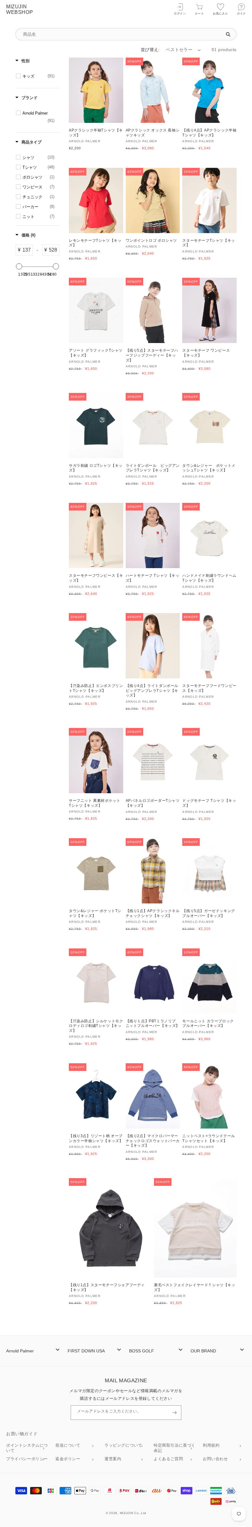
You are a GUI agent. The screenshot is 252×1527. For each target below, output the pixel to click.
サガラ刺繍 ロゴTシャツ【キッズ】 (96, 468)
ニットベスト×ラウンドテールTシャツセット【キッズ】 (208, 1138)
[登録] (174, 1412)
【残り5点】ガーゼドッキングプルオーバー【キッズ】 (208, 913)
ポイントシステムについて (27, 1448)
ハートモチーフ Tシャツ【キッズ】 (152, 578)
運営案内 (112, 1458)
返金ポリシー (68, 1458)
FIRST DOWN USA (86, 1350)
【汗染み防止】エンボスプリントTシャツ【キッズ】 (96, 688)
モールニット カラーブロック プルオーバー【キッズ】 (208, 1023)
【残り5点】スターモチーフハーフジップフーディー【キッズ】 (152, 355)
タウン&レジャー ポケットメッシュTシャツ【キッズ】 (208, 468)
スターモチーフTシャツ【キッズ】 (208, 243)
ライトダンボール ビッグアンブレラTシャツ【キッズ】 (153, 468)
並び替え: (150, 49)
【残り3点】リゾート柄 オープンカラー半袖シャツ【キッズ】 (96, 1138)
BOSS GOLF (141, 1350)
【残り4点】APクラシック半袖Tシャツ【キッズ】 (209, 132)
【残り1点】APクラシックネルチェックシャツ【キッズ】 (153, 913)
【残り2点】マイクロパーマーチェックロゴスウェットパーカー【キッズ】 (153, 1141)
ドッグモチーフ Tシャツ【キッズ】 (209, 803)
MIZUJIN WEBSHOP (19, 9)
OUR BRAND (203, 1350)
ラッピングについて (123, 1445)
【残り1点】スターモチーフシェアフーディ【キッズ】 (107, 1287)
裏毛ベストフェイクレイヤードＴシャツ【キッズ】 (194, 1287)
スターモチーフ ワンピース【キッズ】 (206, 353)
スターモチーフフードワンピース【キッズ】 (209, 688)
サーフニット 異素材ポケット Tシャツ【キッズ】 (94, 803)
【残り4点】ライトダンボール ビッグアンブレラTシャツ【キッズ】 (152, 690)
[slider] (19, 266)
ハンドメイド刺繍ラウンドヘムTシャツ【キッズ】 (209, 578)
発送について (68, 1445)
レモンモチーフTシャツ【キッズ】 (95, 243)
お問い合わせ (215, 1458)
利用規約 (211, 1445)
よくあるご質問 (168, 1458)
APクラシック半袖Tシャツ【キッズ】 (96, 132)
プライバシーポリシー (27, 1458)
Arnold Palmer (20, 1350)
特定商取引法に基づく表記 (174, 1448)
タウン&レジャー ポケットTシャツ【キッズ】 (95, 913)
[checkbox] (38, 76)
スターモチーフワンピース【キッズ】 (96, 578)
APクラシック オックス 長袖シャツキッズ (153, 132)
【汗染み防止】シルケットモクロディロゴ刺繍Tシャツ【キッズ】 (96, 1026)
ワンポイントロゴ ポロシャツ (151, 240)
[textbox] (27, 250)
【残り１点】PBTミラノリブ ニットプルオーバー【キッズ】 (153, 1023)
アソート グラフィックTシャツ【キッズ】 (96, 353)
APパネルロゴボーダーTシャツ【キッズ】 (153, 803)
